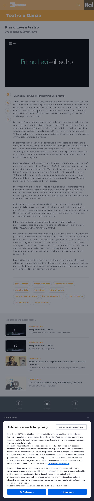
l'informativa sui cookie (58, 463)
